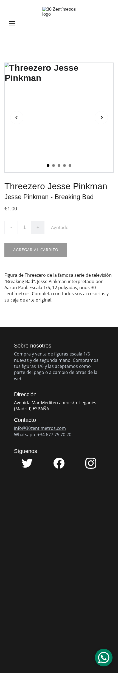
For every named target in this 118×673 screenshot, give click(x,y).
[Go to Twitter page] (30, 463)
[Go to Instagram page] (90, 463)
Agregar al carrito (35, 249)
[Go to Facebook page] (62, 463)
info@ (20, 428)
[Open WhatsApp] (104, 657)
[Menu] (12, 23)
